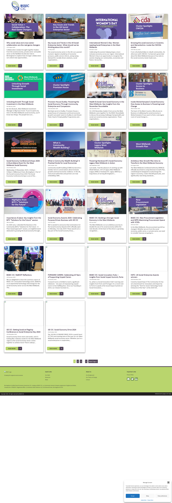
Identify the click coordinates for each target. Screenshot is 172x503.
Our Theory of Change (91, 377)
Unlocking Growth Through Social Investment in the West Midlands (20, 103)
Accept (133, 496)
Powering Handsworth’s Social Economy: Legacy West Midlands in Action (105, 162)
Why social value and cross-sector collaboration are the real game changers (23, 44)
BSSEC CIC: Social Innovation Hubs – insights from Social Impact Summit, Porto (106, 276)
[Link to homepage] (20, 6)
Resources (47, 377)
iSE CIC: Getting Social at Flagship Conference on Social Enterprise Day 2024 (23, 330)
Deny (147, 496)
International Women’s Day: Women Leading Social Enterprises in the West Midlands (104, 45)
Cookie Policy (144, 500)
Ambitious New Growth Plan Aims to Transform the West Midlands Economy (147, 162)
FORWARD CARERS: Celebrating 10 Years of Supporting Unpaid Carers (64, 276)
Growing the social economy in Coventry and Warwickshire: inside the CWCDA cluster (147, 45)
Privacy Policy (150, 500)
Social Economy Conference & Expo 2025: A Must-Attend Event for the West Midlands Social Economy (23, 163)
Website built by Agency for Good (163, 393)
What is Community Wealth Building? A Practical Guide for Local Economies (64, 162)
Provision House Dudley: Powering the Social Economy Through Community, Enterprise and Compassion (63, 104)
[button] (168, 482)
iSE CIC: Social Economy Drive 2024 (62, 329)
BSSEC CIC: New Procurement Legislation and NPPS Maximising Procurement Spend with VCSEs (148, 220)
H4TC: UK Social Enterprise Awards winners (145, 276)
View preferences (162, 496)
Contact (88, 379)
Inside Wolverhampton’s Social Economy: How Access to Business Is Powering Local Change (147, 104)
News (46, 379)
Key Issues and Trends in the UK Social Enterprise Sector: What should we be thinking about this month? (63, 45)
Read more (12, 66)
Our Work (47, 375)
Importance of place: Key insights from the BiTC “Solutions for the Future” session (24, 219)
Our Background (90, 375)
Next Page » (93, 361)
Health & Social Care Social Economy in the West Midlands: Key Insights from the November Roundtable (106, 104)
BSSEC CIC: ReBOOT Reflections (19, 275)
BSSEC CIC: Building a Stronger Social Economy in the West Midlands (104, 219)
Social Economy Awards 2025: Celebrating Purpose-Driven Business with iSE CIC (65, 219)
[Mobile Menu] (4, 5)
